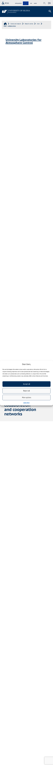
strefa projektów (18, 3)
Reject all (26, 391)
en (49, 3)
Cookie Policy (26, 402)
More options (26, 397)
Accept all (26, 384)
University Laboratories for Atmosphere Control (23, 41)
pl (44, 3)
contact (35, 3)
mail (31, 3)
